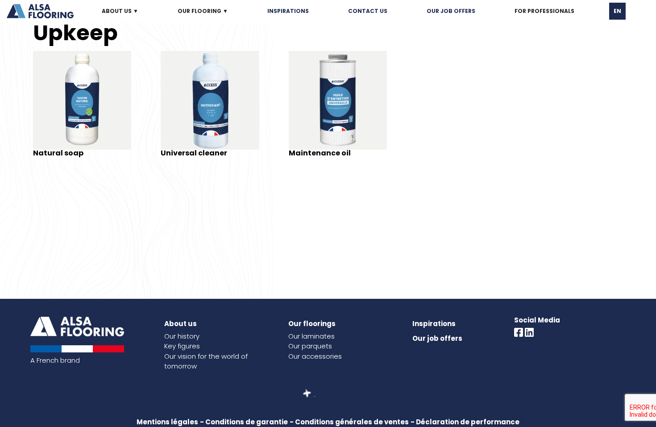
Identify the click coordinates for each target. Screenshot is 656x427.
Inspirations (434, 323)
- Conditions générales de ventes (349, 422)
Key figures (182, 346)
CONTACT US (367, 11)
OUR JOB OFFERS (451, 11)
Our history (181, 336)
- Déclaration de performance (465, 422)
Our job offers (437, 338)
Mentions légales (167, 422)
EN (617, 11)
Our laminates (311, 336)
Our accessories (315, 356)
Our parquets (310, 346)
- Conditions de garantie (244, 422)
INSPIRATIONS (288, 11)
